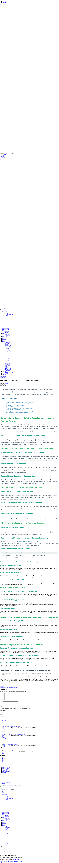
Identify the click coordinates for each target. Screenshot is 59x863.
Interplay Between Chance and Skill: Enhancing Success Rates (19, 408)
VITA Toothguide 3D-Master (12, 744)
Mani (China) (7, 359)
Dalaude (6, 838)
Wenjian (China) (8, 369)
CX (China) (7, 352)
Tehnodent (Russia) (8, 346)
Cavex (6, 835)
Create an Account (3, 853)
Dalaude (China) (8, 353)
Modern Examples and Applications (13, 409)
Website (1, 706)
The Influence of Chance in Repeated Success (15, 405)
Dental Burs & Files (6, 771)
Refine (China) (7, 365)
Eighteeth (6, 839)
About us (4, 778)
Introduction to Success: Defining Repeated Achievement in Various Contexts (21, 402)
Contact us (4, 779)
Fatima (6, 383)
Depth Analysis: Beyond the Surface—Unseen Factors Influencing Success (21, 411)
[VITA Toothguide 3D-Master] (4, 746)
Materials (6, 332)
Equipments (7, 331)
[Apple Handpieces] (4, 723)
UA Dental (7, 343)
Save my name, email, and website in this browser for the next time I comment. (15, 708)
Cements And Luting (6, 770)
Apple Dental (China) (9, 351)
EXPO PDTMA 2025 (9, 372)
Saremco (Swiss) (8, 347)
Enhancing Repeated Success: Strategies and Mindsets (17, 412)
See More (4, 772)
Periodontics (7, 326)
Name (1, 702)
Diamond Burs (7, 335)
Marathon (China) (8, 360)
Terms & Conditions (6, 782)
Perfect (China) (7, 364)
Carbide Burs (7, 334)
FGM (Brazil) (7, 342)
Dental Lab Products (6, 768)
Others (6, 327)
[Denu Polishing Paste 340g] (4, 752)
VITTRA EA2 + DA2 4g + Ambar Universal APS (16, 734)
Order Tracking (3, 376)
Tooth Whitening (5, 769)
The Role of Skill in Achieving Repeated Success (16, 406)
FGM (6, 826)
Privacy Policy (5, 781)
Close (1, 712)
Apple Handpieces (10, 722)
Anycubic (6, 832)
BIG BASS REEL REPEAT (25, 541)
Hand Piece (7, 315)
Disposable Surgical (6, 767)
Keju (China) (7, 355)
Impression (7, 324)
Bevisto (6, 834)
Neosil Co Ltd (7, 363)
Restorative (4, 762)
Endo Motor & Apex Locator (10, 314)
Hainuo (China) (7, 349)
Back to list (2, 686)
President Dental (8, 368)
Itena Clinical (7, 361)
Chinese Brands (7, 370)
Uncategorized (2, 377)
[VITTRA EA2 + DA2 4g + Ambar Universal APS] (4, 737)
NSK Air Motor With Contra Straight (13, 726)
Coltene (6, 836)
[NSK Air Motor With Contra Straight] (4, 729)
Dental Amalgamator (8, 313)
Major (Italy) (7, 358)
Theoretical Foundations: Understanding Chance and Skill (18, 403)
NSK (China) (7, 362)
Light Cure (7, 317)
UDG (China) (7, 366)
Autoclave (6, 312)
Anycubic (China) (8, 350)
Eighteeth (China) (8, 348)
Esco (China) (7, 354)
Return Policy (4, 780)
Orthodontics (7, 325)
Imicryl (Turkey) (8, 345)
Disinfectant (7, 320)
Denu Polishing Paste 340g (12, 750)
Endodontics (7, 323)
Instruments (4, 761)
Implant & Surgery (8, 316)
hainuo (6, 829)
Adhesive (6, 319)
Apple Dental (7, 833)
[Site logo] (7, 152)
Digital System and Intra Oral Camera (11, 797)
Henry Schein (7, 830)
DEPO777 (4, 783)
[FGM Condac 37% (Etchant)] (4, 719)
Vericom (6, 344)
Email (1, 704)
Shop (3, 777)
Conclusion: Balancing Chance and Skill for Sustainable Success (19, 414)
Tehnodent (6, 828)
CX (5, 837)
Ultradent (6, 367)
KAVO (6, 831)
